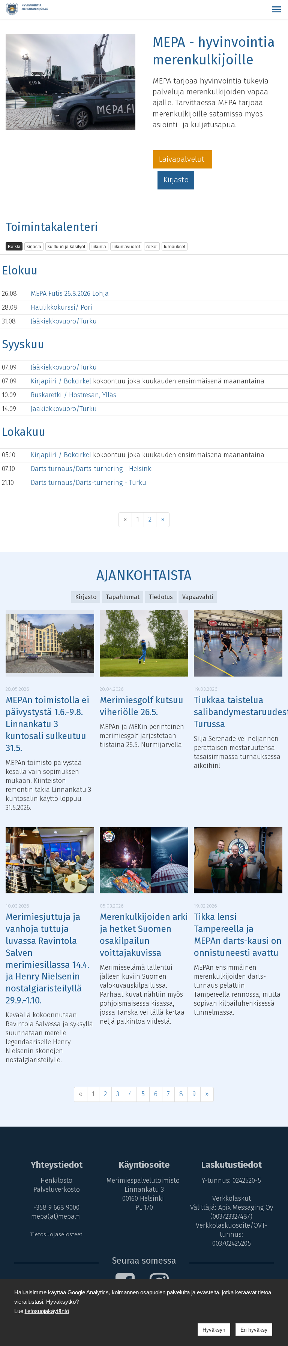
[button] (276, 9)
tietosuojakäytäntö (47, 1311)
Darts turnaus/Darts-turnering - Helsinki (92, 469)
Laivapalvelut (183, 159)
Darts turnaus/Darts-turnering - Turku (88, 482)
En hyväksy (253, 1329)
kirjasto (34, 246)
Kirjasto (176, 180)
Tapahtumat (123, 597)
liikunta (99, 246)
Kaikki (14, 246)
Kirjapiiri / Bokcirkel (62, 381)
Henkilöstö (56, 1180)
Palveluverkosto (56, 1189)
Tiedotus (161, 597)
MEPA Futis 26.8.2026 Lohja (70, 293)
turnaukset (174, 246)
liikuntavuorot (126, 246)
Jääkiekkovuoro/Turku (64, 321)
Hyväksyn (213, 1329)
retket (152, 246)
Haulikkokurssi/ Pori (61, 307)
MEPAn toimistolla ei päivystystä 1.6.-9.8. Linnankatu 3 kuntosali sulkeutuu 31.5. (47, 724)
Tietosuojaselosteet (56, 1234)
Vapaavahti (197, 597)
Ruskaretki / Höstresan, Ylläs (73, 395)
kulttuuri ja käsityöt (66, 246)
